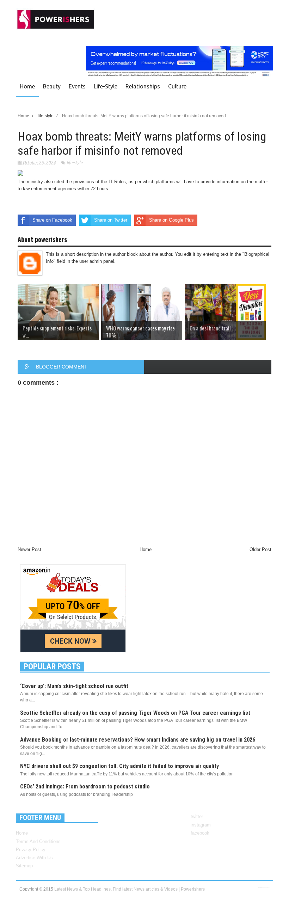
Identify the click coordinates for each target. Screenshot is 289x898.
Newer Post (29, 549)
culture (177, 86)
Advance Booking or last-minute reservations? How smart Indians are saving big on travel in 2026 (137, 739)
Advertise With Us (34, 857)
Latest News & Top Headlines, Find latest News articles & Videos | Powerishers (129, 889)
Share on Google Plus (171, 220)
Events (77, 86)
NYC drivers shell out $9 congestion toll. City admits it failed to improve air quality (119, 766)
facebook (200, 833)
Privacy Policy (30, 849)
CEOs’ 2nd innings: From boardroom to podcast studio (85, 786)
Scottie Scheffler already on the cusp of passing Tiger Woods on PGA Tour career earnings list (135, 713)
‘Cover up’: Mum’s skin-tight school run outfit (74, 686)
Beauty (52, 86)
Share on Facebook (52, 220)
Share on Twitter (110, 220)
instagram (201, 825)
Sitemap (24, 865)
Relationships (142, 86)
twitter (197, 816)
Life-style (105, 86)
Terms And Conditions (38, 841)
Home (27, 86)
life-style (74, 162)
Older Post (260, 549)
